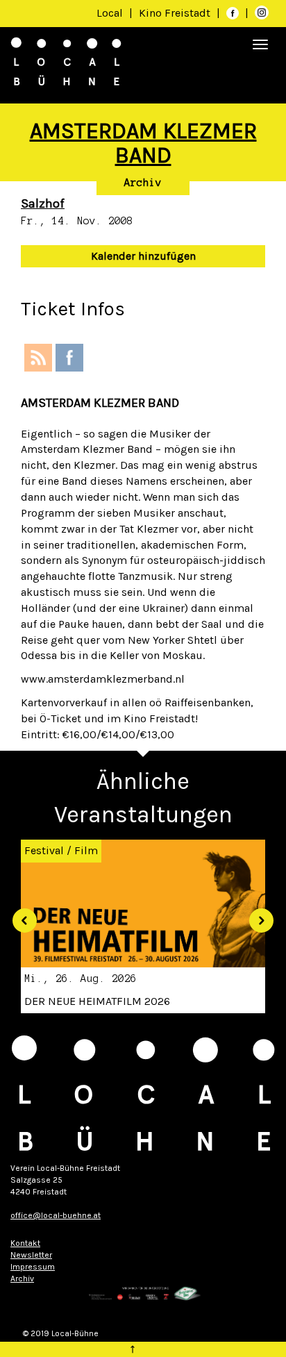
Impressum (32, 1267)
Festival (44, 850)
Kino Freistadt (176, 12)
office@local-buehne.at (55, 1215)
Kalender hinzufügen (143, 256)
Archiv (143, 182)
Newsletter (31, 1255)
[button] (19, 915)
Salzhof (43, 203)
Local (109, 12)
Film (86, 850)
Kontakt (25, 1243)
